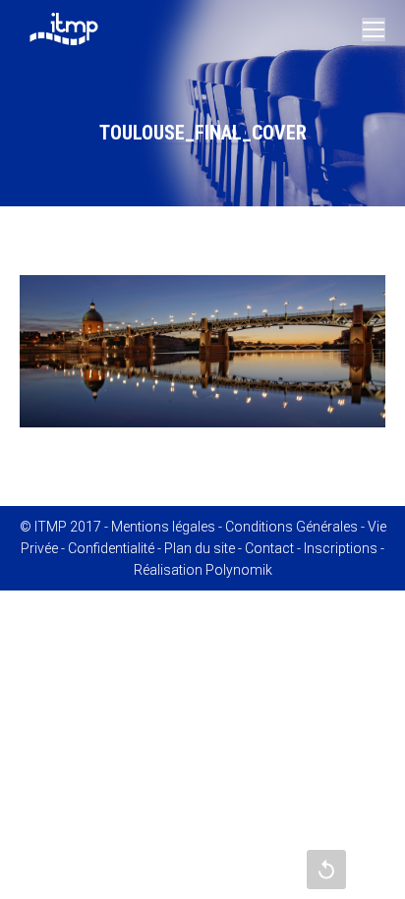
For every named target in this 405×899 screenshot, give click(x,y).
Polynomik (238, 570)
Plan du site (199, 548)
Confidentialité (111, 548)
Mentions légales (163, 526)
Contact (269, 548)
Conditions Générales (291, 526)
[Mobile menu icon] (373, 29)
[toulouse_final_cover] (202, 351)
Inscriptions (340, 548)
